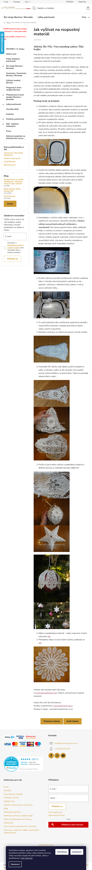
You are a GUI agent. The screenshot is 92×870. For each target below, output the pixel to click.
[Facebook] (51, 755)
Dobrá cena (11, 54)
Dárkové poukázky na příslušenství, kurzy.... (15, 137)
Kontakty (16, 2)
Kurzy (8, 131)
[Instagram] (57, 755)
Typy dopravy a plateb (13, 794)
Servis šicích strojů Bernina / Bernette (20, 826)
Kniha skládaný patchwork (13, 60)
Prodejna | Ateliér (11, 797)
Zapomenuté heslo (56, 815)
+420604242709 (62, 749)
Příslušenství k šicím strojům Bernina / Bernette (15, 97)
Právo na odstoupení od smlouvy (18, 819)
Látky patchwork (13, 104)
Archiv (10, 203)
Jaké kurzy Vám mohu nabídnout (13, 154)
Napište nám (9, 801)
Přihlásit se (12, 259)
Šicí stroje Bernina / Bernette (14, 67)
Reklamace (8, 823)
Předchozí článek (52, 721)
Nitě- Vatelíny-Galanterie (12, 125)
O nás (6, 2)
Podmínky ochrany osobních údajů (18, 815)
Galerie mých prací (12, 158)
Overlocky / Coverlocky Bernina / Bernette (16, 74)
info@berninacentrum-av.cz (66, 743)
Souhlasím (76, 852)
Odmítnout (62, 852)
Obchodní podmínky (12, 812)
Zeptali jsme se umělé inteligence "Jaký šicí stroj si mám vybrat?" (13, 182)
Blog (6, 808)
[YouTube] (63, 755)
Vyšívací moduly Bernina (13, 81)
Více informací (26, 858)
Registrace (82, 2)
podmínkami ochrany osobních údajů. (15, 246)
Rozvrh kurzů (9, 165)
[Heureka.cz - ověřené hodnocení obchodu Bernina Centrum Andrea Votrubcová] (24, 764)
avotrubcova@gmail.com (46, 693)
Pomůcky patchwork (15, 119)
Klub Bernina (9, 162)
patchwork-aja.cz (46, 845)
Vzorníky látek (12, 109)
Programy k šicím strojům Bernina (13, 88)
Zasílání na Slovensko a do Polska (18, 805)
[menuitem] (18, 17)
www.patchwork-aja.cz (63, 705)
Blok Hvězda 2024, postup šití (12, 190)
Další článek (72, 721)
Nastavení (15, 864)
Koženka (10, 114)
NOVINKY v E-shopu (15, 49)
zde (48, 636)
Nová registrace (55, 812)
